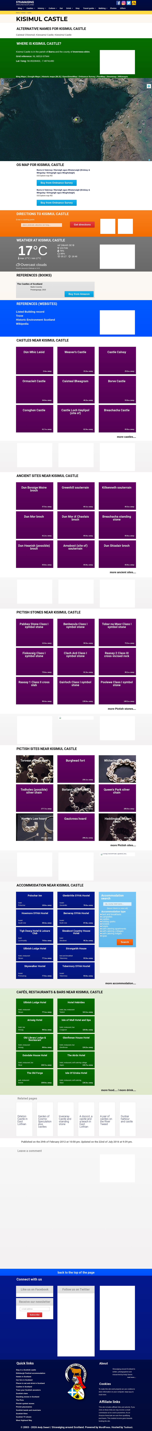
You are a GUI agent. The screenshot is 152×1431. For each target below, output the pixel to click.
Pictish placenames (24, 1407)
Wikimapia (123, 76)
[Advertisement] (116, 457)
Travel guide (88, 8)
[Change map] (149, 86)
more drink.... (127, 1090)
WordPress (104, 1427)
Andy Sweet (44, 1427)
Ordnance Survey (87, 76)
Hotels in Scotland (23, 1377)
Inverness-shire (81, 51)
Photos (113, 8)
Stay (78, 8)
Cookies (105, 1384)
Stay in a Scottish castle (26, 1370)
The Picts (20, 1400)
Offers (123, 8)
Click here (128, 1392)
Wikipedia (22, 323)
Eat (61, 8)
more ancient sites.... (123, 572)
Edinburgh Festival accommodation (30, 1373)
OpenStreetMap (69, 76)
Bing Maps (21, 76)
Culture (52, 8)
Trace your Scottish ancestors (28, 1390)
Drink (68, 8)
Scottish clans (22, 1393)
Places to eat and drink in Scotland (30, 1383)
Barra (52, 51)
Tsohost (128, 1427)
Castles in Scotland (24, 1387)
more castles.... (126, 436)
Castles (30, 8)
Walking (102, 8)
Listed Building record (30, 311)
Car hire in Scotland (24, 1380)
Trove (19, 315)
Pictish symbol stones (25, 1403)
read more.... (131, 1377)
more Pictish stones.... (122, 708)
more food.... (109, 1090)
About (103, 1363)
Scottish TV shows (23, 1417)
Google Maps (34, 76)
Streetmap (111, 76)
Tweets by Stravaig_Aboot (67, 1295)
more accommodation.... (120, 983)
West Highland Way (24, 1420)
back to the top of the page (76, 1272)
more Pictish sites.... (123, 845)
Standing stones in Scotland (27, 1397)
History (41, 8)
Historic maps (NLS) (51, 76)
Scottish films (22, 1414)
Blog (20, 8)
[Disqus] (55, 1183)
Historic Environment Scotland (35, 319)
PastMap (101, 76)
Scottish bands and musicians (28, 1410)
